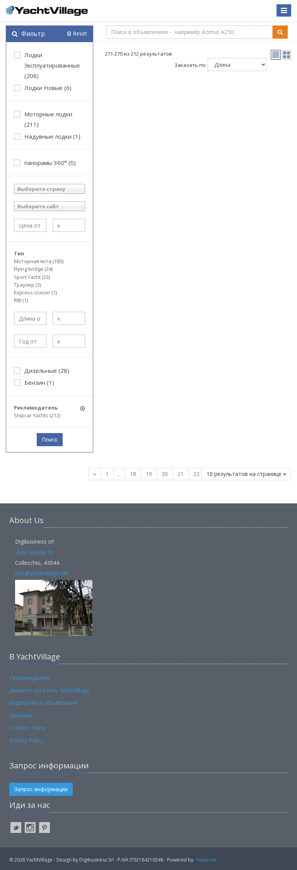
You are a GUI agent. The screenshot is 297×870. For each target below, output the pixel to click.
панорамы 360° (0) (50, 163)
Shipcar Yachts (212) (37, 415)
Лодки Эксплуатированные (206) (52, 65)
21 (181, 473)
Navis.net (206, 859)
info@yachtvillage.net (41, 573)
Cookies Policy (27, 727)
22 (196, 473)
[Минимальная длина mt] (30, 318)
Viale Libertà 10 (34, 552)
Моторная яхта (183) (38, 261)
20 (165, 473)
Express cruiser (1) (35, 292)
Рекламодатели (30, 677)
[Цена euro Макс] (69, 225)
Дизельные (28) (46, 370)
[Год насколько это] (69, 341)
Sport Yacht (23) (32, 277)
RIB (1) (21, 300)
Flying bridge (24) (33, 268)
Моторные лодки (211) (48, 119)
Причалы (20, 715)
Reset (79, 33)
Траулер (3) (27, 284)
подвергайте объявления (43, 702)
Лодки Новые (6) (48, 88)
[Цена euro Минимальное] (30, 225)
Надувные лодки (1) (52, 136)
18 (133, 473)
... (119, 473)
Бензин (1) (39, 382)
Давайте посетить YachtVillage (49, 690)
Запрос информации (41, 789)
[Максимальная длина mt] (69, 318)
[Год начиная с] (30, 341)
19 (149, 473)
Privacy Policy (26, 740)
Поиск (50, 439)
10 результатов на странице (245, 473)
